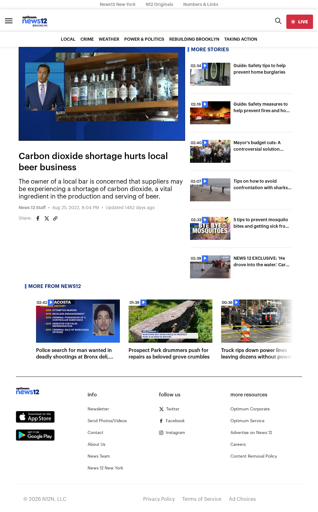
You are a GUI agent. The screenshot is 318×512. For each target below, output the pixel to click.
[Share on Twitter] (46, 218)
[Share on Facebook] (37, 218)
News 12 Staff (32, 208)
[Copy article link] (55, 218)
